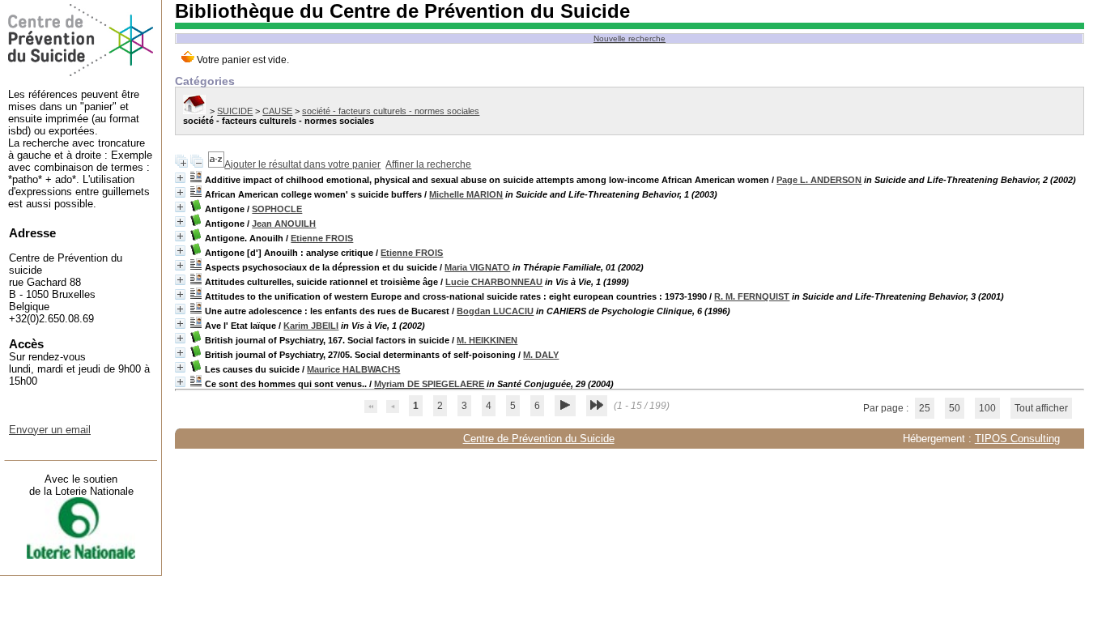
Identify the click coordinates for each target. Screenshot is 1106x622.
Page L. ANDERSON (818, 180)
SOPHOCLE (277, 209)
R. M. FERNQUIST (751, 296)
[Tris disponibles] (216, 164)
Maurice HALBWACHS (353, 369)
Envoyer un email (50, 430)
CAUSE (277, 111)
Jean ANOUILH (284, 223)
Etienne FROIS (322, 238)
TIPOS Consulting (1017, 438)
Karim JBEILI (310, 325)
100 (987, 408)
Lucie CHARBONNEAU (493, 282)
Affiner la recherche (428, 164)
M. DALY (541, 355)
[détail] (180, 178)
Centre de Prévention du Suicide (539, 438)
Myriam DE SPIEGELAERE (429, 384)
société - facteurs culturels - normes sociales (390, 111)
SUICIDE (235, 111)
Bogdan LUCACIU (495, 311)
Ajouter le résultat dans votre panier (302, 164)
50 (954, 408)
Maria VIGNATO (477, 267)
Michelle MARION (466, 194)
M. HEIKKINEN (487, 340)
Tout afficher (1041, 408)
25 (924, 408)
